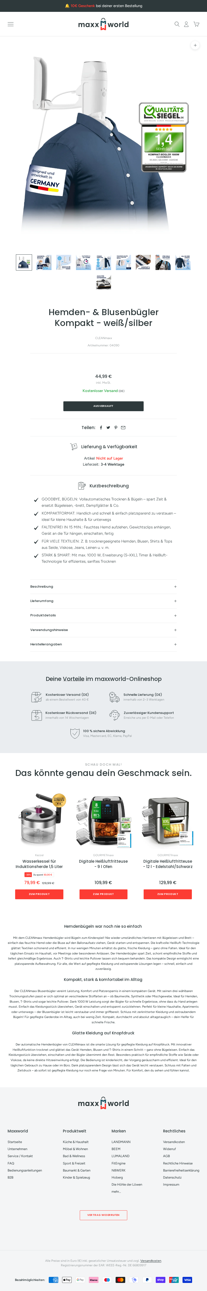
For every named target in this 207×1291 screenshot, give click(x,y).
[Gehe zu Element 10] (103, 282)
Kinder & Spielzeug (76, 1177)
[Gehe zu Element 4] (83, 262)
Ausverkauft (103, 406)
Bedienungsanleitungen (25, 1170)
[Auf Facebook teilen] (101, 427)
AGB (166, 1156)
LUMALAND (121, 1156)
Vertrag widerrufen (103, 1215)
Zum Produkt (39, 894)
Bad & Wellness (74, 1156)
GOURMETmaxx (103, 855)
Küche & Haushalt (76, 1142)
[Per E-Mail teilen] (123, 427)
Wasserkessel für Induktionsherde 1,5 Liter (39, 864)
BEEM (116, 1149)
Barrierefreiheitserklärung (181, 1170)
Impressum (171, 1184)
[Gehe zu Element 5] (103, 262)
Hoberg (117, 1177)
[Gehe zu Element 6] (123, 262)
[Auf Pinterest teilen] (116, 427)
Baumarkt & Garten (76, 1170)
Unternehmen (17, 1149)
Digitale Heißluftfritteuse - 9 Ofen (103, 864)
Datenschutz (172, 1177)
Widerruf (169, 1149)
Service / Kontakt (20, 1156)
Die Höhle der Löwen (127, 1184)
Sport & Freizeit (74, 1163)
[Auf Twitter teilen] (108, 427)
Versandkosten (174, 1142)
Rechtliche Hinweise (178, 1163)
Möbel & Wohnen (75, 1149)
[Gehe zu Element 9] (183, 262)
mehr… (116, 1191)
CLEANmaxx (103, 338)
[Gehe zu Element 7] (143, 262)
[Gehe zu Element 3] (64, 262)
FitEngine (118, 1163)
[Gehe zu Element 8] (163, 262)
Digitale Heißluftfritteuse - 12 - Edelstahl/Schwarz (168, 864)
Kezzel (39, 855)
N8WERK (118, 1170)
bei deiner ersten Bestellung (106, 6)
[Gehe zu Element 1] (24, 262)
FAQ (11, 1163)
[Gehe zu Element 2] (44, 262)
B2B (10, 1177)
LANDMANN (121, 1142)
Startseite (15, 1142)
